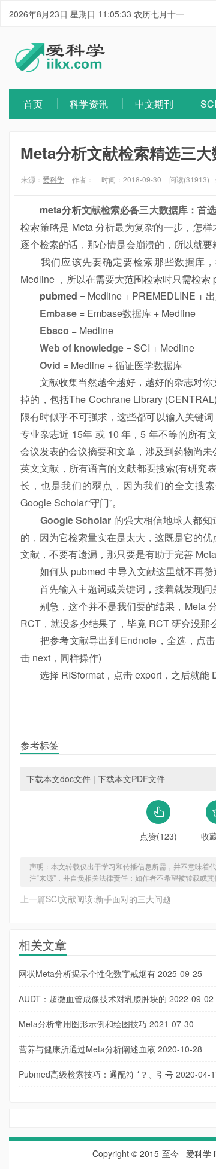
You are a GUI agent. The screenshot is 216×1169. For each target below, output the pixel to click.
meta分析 (60, 209)
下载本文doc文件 (58, 779)
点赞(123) (158, 836)
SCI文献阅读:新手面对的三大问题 (108, 899)
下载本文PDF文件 (131, 779)
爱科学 (53, 179)
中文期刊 (154, 103)
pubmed (58, 296)
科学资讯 (89, 103)
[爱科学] (60, 69)
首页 (33, 103)
